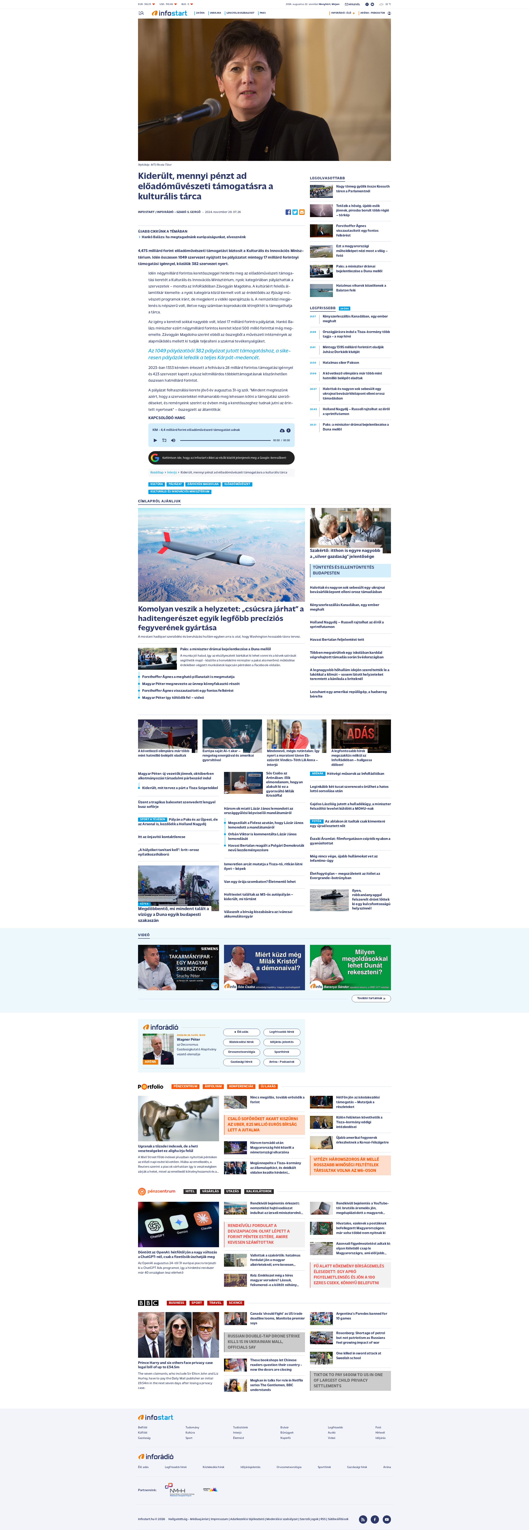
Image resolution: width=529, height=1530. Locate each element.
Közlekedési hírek (213, 1467)
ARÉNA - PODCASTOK (372, 13)
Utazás (232, 1191)
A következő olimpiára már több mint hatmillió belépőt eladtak (163, 753)
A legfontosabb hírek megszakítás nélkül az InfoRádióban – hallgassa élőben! (351, 758)
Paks (263, 13)
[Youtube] (387, 1519)
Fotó (378, 1427)
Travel (215, 1303)
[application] (221, 440)
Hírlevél (380, 1432)
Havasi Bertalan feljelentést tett (337, 640)
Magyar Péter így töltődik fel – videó (173, 698)
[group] (173, 440)
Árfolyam (213, 1086)
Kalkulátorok (259, 1191)
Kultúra (190, 1432)
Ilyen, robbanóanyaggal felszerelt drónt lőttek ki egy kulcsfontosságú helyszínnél (371, 900)
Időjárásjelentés (251, 1467)
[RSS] (363, 1519)
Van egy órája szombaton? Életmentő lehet (260, 882)
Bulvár (284, 1427)
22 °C (387, 4)
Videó (331, 1438)
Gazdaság (144, 1438)
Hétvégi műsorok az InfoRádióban (355, 774)
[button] (155, 440)
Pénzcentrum (185, 1086)
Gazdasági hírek (357, 1467)
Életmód (238, 1438)
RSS (323, 1519)
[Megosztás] (288, 431)
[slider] (225, 440)
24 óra (200, 13)
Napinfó (285, 1438)
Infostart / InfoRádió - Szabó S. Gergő (169, 212)
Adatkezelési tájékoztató (247, 1519)
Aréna (387, 1467)
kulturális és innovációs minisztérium (179, 491)
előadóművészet (237, 484)
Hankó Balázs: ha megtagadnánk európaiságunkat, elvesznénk (194, 237)
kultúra (156, 484)
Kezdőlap (156, 472)
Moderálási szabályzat (282, 1519)
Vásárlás (210, 1191)
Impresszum (219, 1519)
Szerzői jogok (309, 1519)
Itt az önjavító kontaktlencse (162, 837)
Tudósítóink (240, 1427)
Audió (332, 1432)
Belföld (142, 1427)
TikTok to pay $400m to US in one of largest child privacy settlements (348, 1380)
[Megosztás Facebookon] (288, 212)
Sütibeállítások (338, 1519)
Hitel (190, 1191)
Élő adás (242, 1032)
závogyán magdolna (203, 484)
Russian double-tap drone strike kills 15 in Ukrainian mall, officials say (264, 1342)
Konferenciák (241, 1086)
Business (176, 1303)
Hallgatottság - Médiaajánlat (188, 1519)
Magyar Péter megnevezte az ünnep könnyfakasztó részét (191, 684)
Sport (197, 1303)
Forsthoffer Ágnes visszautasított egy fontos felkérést (188, 691)
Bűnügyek (286, 1432)
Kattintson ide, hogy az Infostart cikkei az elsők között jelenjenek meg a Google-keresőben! (224, 458)
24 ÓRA (344, 309)
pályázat (175, 484)
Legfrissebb (335, 1427)
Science (235, 1303)
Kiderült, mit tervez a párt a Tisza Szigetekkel (180, 788)
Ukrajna (215, 13)
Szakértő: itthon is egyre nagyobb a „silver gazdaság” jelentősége (345, 553)
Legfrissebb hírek (176, 1467)
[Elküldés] (302, 212)
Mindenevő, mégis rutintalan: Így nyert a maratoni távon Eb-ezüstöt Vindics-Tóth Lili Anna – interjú (293, 758)
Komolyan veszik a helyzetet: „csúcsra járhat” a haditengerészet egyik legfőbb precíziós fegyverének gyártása (221, 618)
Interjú (172, 472)
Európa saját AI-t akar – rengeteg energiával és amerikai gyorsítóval (228, 755)
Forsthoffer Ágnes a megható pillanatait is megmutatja (188, 677)
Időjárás (380, 1438)
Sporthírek (324, 1467)
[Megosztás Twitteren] (295, 212)
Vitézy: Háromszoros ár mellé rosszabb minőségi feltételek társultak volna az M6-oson (346, 1165)
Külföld (142, 1432)
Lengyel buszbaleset (240, 13)
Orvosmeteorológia (289, 1467)
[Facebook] (375, 1519)
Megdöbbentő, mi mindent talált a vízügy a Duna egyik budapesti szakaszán (173, 915)
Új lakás (268, 1086)
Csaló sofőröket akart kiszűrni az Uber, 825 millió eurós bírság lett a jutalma (263, 1124)
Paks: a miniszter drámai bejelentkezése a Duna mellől (225, 649)
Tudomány (192, 1427)
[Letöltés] (282, 431)
